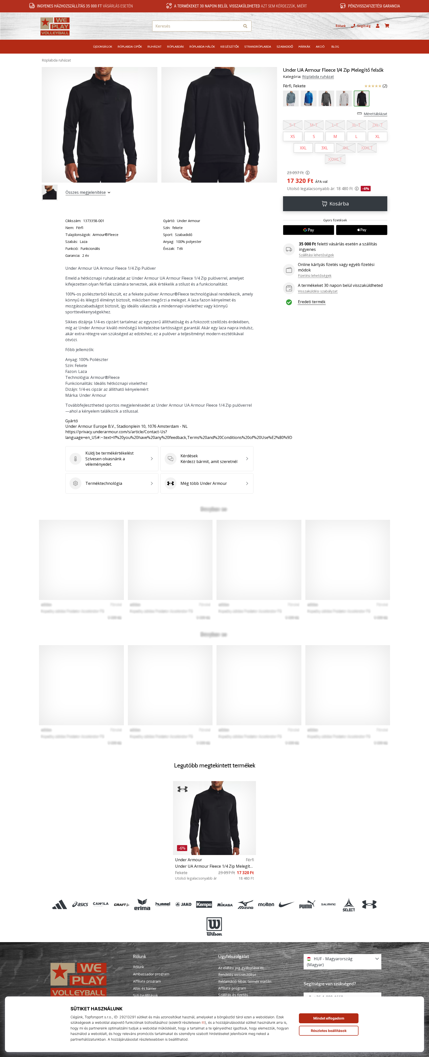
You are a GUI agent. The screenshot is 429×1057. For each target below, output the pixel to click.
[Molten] (266, 904)
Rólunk (341, 26)
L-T (335, 125)
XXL (303, 148)
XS (292, 136)
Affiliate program (147, 981)
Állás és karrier (144, 988)
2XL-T (377, 125)
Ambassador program (151, 974)
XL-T (356, 125)
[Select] (348, 904)
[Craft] (121, 904)
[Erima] (142, 904)
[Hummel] (162, 904)
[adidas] (59, 904)
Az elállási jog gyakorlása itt (241, 967)
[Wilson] (214, 926)
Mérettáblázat (375, 113)
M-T (314, 125)
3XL (324, 148)
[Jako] (183, 904)
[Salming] (328, 904)
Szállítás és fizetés (233, 994)
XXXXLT (335, 159)
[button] (236, 26)
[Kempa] (204, 904)
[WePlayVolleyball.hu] (87, 979)
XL (377, 136)
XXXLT (367, 148)
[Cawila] (101, 904)
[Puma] (307, 904)
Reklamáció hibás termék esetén (244, 981)
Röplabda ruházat (56, 60)
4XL (345, 148)
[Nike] (287, 904)
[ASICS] (80, 904)
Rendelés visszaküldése (237, 974)
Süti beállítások (145, 995)
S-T (292, 125)
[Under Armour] (369, 904)
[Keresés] (245, 26)
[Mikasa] (224, 904)
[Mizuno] (245, 904)
